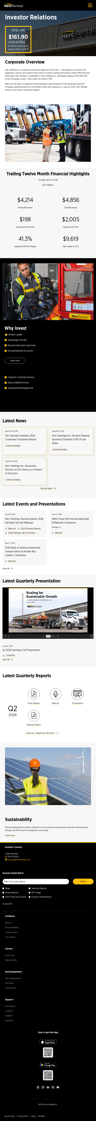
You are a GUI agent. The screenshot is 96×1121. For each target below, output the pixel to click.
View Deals (12, 983)
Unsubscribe (7, 904)
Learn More (15, 360)
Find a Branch (13, 1006)
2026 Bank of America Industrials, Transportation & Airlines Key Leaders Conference (23, 551)
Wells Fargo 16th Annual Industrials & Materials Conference (70, 520)
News (7, 888)
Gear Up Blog (13, 937)
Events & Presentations (42, 897)
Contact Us (12, 1011)
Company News (14, 932)
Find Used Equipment (16, 978)
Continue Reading (12, 446)
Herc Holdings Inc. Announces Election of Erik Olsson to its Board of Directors (23, 469)
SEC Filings (36, 892)
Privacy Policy (10, 1116)
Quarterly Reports (39, 888)
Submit (83, 881)
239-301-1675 (13, 856)
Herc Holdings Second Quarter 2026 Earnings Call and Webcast (24, 520)
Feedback (12, 1016)
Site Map (41, 1116)
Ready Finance (13, 988)
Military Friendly (14, 960)
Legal (33, 1116)
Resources (12, 1020)
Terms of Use (23, 1116)
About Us (11, 923)
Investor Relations (15, 927)
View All (5, 568)
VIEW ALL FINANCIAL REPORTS (40, 733)
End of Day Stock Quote (15, 897)
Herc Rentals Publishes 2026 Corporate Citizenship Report (20, 437)
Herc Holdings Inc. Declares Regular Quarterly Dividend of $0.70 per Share (71, 439)
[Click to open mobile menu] (90, 5)
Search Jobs (12, 955)
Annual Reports (11, 892)
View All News (46, 488)
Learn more (10, 835)
